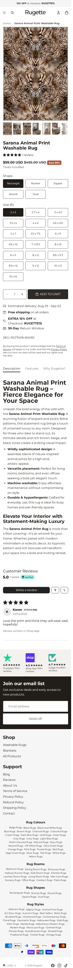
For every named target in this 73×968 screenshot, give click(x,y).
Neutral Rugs (15, 845)
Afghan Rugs (33, 909)
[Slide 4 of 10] (37, 129)
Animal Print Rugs (52, 909)
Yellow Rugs (35, 856)
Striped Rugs (55, 931)
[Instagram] (59, 965)
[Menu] (4, 12)
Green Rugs (59, 834)
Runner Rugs (38, 893)
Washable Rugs (14, 745)
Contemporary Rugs (54, 916)
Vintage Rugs (53, 934)
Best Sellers (46, 913)
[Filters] (55, 590)
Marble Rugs (27, 923)
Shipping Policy (14, 808)
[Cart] (67, 12)
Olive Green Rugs (53, 845)
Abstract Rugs (16, 909)
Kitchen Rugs (58, 873)
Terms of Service (15, 791)
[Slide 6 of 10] (56, 129)
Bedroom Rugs (14, 869)
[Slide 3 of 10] (27, 129)
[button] (12, 155)
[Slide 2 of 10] (17, 129)
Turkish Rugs (37, 934)
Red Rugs (57, 849)
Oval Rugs (43, 896)
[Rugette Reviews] (13, 662)
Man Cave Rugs (59, 876)
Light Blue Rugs (49, 838)
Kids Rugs (62, 920)
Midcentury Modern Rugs (50, 923)
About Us (10, 785)
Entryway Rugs (56, 869)
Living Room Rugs (38, 876)
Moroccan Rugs (35, 927)
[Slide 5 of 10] (46, 129)
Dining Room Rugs (35, 869)
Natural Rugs (41, 842)
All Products (12, 756)
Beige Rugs (15, 827)
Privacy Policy (59, 349)
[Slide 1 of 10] (7, 129)
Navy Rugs (56, 842)
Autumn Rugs (30, 913)
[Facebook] (53, 965)
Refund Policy (13, 802)
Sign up (35, 719)
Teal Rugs (45, 852)
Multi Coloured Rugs (20, 842)
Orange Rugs (15, 849)
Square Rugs (29, 896)
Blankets (9, 750)
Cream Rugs (12, 834)
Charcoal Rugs (40, 831)
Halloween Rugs (46, 920)
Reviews (9, 780)
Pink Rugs (30, 849)
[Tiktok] (66, 965)
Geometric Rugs (26, 920)
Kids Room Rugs (40, 873)
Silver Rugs (32, 852)
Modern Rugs (17, 927)
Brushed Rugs (13, 916)
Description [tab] (11, 368)
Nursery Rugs (12, 880)
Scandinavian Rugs (35, 931)
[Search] (12, 12)
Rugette (37, 965)
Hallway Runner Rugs (17, 873)
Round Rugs (55, 893)
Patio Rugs (60, 880)
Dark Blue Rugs (29, 834)
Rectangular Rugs (20, 892)
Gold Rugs (45, 834)
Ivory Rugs (32, 838)
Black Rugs (29, 827)
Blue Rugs (9, 831)
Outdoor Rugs (44, 880)
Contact (9, 813)
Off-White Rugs (33, 845)
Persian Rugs (16, 931)
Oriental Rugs (53, 927)
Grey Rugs (19, 838)
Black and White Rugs (49, 827)
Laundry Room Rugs (15, 876)
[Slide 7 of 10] (66, 129)
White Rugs (59, 852)
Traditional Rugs (19, 934)
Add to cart (50, 294)
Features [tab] (32, 368)
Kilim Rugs (13, 923)
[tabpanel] (35, 468)
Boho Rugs (60, 913)
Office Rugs (28, 880)
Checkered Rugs (32, 916)
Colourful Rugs (58, 831)
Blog (6, 774)
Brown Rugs (24, 831)
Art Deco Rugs (12, 913)
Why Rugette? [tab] (54, 368)
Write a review (26, 590)
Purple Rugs (44, 849)
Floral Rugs (9, 920)
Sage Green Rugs (15, 852)
